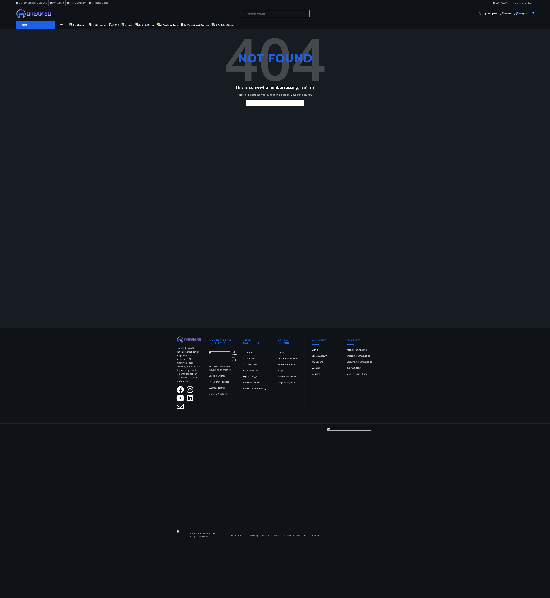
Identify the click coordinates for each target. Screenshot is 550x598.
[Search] (300, 103)
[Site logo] (33, 13)
